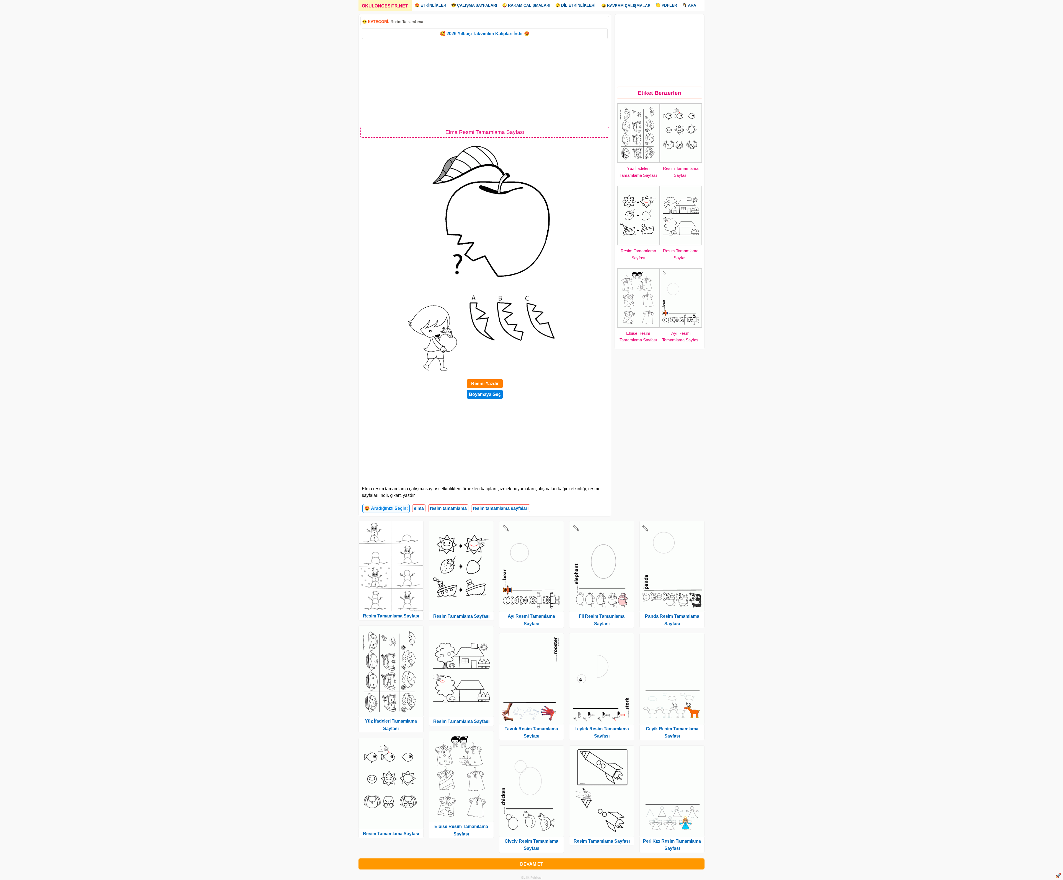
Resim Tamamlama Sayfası (391, 616)
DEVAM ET (531, 864)
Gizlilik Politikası (531, 877)
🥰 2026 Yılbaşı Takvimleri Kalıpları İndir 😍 (485, 33)
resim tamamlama (448, 508)
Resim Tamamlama (407, 21)
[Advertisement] (485, 82)
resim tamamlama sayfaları (500, 508)
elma (419, 508)
